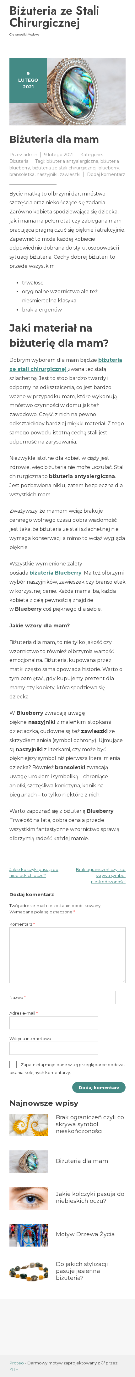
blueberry (109, 168)
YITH (14, 1369)
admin (30, 154)
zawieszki (70, 174)
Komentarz (22, 924)
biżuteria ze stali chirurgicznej (64, 168)
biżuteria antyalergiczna (72, 161)
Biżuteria (19, 161)
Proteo (16, 1362)
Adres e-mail (23, 1013)
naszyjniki (47, 174)
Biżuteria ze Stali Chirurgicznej (54, 17)
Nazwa (17, 997)
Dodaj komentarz (106, 174)
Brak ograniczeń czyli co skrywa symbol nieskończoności (101, 875)
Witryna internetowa (30, 1038)
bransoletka (22, 174)
